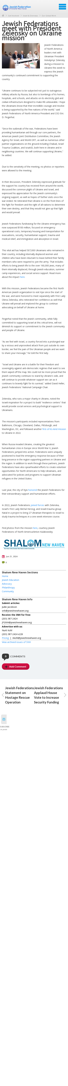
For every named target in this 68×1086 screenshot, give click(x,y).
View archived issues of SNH (16, 642)
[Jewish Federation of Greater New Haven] (17, 8)
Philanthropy (8, 587)
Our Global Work (49, 15)
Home (3, 16)
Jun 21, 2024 (11, 556)
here (22, 276)
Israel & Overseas (30, 15)
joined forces (37, 505)
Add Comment (17, 666)
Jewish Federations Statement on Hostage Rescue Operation (19, 695)
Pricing (5, 637)
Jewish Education (10, 579)
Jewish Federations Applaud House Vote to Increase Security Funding (48, 695)
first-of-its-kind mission (54, 429)
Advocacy (7, 583)
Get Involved (13, 15)
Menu (62, 7)
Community (8, 591)
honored (32, 489)
